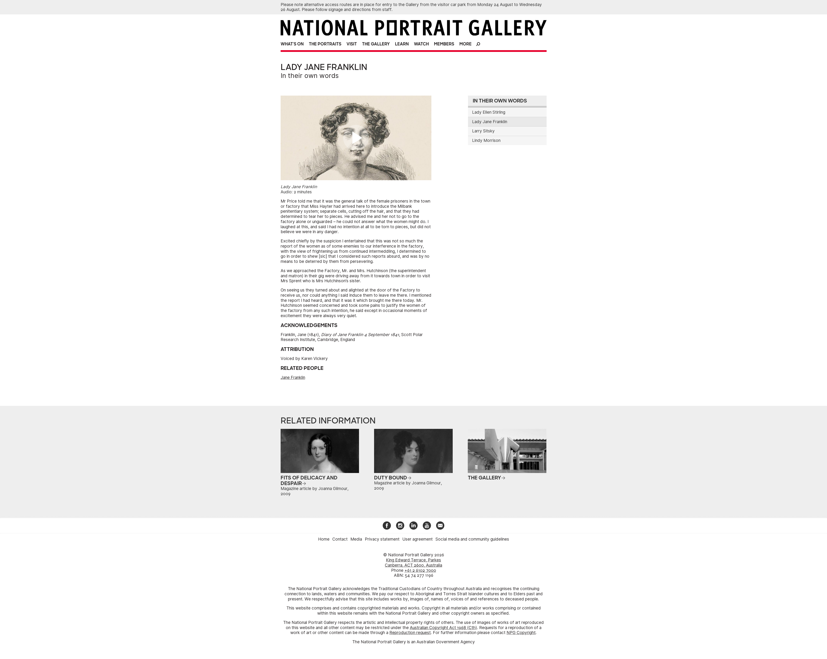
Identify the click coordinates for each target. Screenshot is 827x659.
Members (444, 44)
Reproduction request (410, 632)
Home (324, 539)
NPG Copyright (521, 632)
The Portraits (325, 44)
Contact (340, 539)
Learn (402, 44)
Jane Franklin (293, 377)
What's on (292, 44)
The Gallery (376, 44)
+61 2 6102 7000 (420, 570)
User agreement (417, 539)
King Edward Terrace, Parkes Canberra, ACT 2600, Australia (413, 563)
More (465, 44)
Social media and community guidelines (472, 539)
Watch (421, 44)
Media (356, 539)
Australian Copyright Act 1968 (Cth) (443, 627)
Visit (352, 44)
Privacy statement (382, 539)
